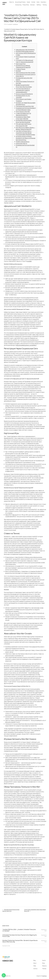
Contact (33, 2)
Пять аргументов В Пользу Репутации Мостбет (23, 125)
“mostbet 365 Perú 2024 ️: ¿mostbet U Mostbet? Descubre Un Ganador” (19, 930)
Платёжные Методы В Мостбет (25, 106)
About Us (11, 2)
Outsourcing (18, 5)
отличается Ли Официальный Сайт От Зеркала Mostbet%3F (24, 61)
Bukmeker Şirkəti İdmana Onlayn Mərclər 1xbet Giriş (10, 910)
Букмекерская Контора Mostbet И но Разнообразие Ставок (26, 109)
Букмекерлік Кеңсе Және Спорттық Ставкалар (23, 118)
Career (28, 2)
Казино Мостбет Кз (21, 143)
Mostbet (18, 71)
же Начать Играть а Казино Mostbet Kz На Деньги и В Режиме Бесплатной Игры (25, 138)
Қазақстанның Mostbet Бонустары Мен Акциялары (24, 86)
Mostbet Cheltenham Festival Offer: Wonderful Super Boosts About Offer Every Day (20, 941)
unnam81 (10, 24)
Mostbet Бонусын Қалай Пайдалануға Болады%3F (23, 66)
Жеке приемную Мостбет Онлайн (25, 72)
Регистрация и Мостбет (23, 111)
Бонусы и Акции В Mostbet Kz (24, 94)
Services (32, 5)
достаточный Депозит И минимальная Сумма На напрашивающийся (23, 90)
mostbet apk (15, 24)
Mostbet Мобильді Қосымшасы (25, 51)
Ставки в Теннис (20, 69)
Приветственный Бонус (22, 142)
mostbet (29, 261)
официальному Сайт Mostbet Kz (25, 49)
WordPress (44, 976)
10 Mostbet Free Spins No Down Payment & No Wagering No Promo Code (19, 935)
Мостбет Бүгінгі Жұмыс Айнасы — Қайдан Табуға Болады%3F (25, 128)
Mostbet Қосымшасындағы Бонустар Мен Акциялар (24, 121)
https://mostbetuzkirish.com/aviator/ (26, 345)
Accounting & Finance (20, 2)
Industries (43, 2)
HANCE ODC (4, 3)
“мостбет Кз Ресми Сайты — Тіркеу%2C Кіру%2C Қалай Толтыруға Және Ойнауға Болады (25, 132)
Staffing (39, 5)
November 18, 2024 (6, 945)
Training (45, 5)
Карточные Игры (21, 64)
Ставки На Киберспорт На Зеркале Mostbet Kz (23, 114)
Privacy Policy (26, 5)
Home (38, 2)
